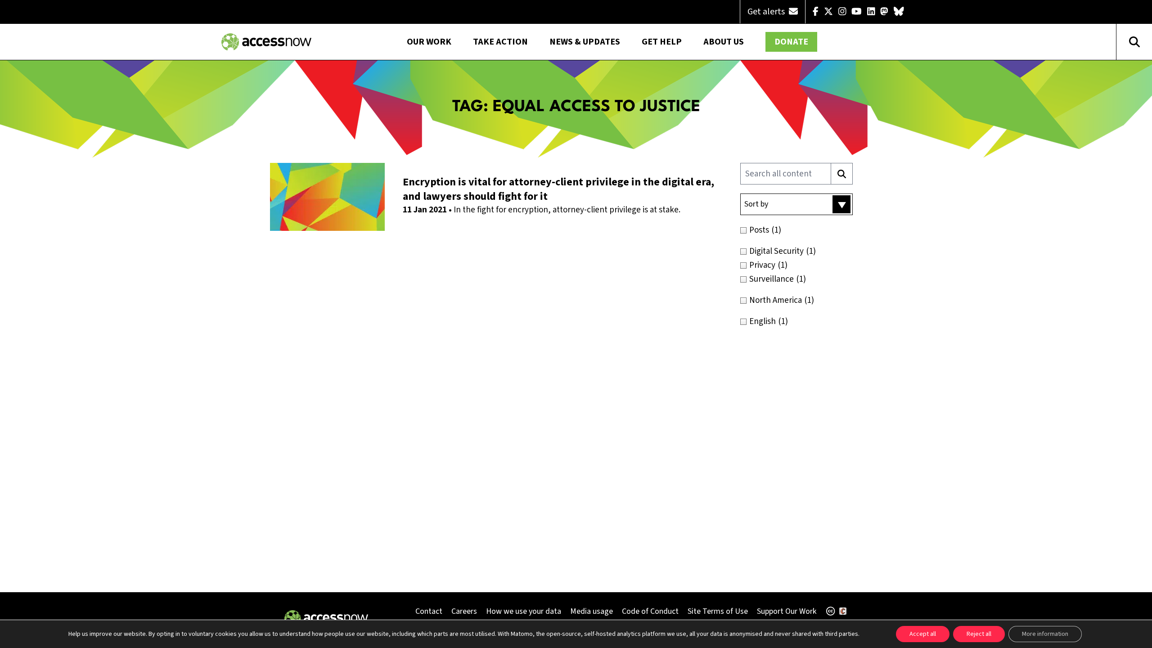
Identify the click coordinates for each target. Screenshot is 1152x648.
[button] (796, 204)
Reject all (979, 634)
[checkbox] (815, 230)
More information (1045, 634)
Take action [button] (500, 42)
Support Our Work (786, 611)
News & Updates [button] (584, 42)
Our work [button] (429, 42)
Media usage (591, 611)
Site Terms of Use (718, 611)
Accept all (922, 634)
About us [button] (723, 42)
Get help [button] (662, 42)
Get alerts (767, 11)
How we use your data (523, 611)
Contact (428, 611)
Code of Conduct (650, 611)
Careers (464, 611)
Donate (791, 42)
